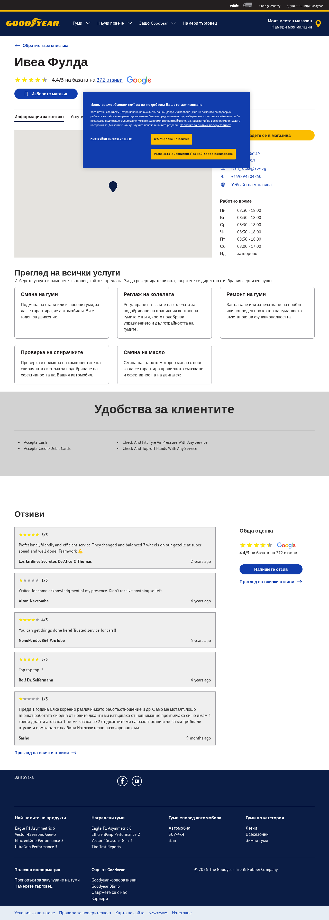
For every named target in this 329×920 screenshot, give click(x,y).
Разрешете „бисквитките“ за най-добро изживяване (193, 154)
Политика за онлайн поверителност (205, 125)
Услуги (76, 116)
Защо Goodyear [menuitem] (153, 23)
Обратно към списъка (45, 45)
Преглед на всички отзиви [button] (267, 581)
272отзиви (110, 80)
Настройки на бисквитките (111, 138)
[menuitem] (234, 5)
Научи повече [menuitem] (110, 23)
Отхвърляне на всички (171, 139)
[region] (166, 130)
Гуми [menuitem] (77, 23)
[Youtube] (137, 781)
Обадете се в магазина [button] (267, 135)
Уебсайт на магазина (251, 184)
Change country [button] (269, 6)
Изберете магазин (50, 93)
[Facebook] (122, 781)
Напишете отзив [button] (271, 569)
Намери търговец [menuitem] (200, 23)
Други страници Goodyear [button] (305, 6)
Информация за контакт (39, 116)
